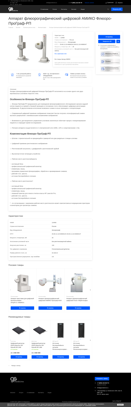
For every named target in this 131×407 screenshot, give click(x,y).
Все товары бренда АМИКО (62, 59)
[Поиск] (108, 9)
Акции (49, 392)
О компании (30, 392)
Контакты (41, 392)
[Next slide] (90, 289)
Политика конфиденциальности (71, 401)
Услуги (21, 392)
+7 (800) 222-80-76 (76, 2)
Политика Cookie (90, 405)
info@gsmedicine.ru (51, 2)
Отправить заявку (102, 378)
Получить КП (117, 9)
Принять (120, 404)
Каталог (12, 392)
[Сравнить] (118, 41)
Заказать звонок (89, 2)
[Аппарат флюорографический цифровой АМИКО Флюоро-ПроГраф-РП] (32, 49)
